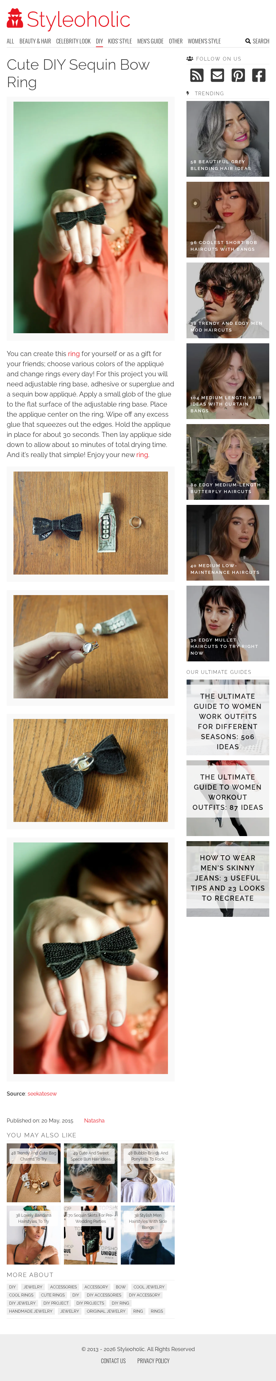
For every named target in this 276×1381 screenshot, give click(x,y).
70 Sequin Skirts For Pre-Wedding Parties (90, 1218)
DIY (99, 41)
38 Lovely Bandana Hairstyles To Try (33, 1218)
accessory (96, 1287)
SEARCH (261, 41)
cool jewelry (149, 1287)
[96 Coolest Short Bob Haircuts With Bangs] (227, 219)
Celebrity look (73, 41)
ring (74, 354)
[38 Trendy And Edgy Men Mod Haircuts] (227, 300)
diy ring (120, 1303)
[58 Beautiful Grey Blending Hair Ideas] (227, 139)
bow (121, 1287)
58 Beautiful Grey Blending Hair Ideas (221, 165)
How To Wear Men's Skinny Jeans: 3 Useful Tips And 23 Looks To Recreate (228, 878)
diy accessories (104, 1295)
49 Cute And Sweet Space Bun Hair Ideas (91, 1156)
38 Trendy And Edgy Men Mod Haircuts (227, 327)
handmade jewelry (31, 1311)
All (10, 41)
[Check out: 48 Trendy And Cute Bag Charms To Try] (34, 1172)
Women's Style (204, 41)
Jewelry (33, 1287)
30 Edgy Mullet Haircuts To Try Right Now (224, 646)
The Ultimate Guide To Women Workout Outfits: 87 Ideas (228, 792)
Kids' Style (120, 41)
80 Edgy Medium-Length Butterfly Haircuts (226, 488)
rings (157, 1311)
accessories (63, 1287)
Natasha (94, 1120)
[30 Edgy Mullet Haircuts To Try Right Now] (227, 623)
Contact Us (113, 1361)
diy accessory (144, 1295)
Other (176, 41)
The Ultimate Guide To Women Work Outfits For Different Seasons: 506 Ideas (228, 721)
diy (75, 1295)
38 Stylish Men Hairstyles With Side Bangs (148, 1221)
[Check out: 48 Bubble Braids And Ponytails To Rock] (148, 1172)
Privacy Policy (153, 1361)
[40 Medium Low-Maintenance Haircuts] (227, 543)
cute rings (53, 1295)
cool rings (21, 1295)
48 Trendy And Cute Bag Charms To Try (33, 1156)
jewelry (69, 1311)
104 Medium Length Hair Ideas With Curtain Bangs (226, 404)
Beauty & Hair (35, 41)
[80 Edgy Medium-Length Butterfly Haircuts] (227, 462)
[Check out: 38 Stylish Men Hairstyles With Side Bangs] (148, 1235)
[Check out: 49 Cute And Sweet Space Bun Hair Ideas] (91, 1172)
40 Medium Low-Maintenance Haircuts (225, 569)
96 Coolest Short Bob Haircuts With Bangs (224, 246)
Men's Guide (150, 41)
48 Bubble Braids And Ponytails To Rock (148, 1156)
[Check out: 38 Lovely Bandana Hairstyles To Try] (34, 1235)
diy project (56, 1303)
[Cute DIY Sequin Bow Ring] (90, 331)
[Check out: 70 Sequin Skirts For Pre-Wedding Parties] (91, 1235)
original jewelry (106, 1311)
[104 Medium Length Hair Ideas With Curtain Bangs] (227, 381)
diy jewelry (22, 1303)
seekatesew (42, 1094)
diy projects (90, 1303)
